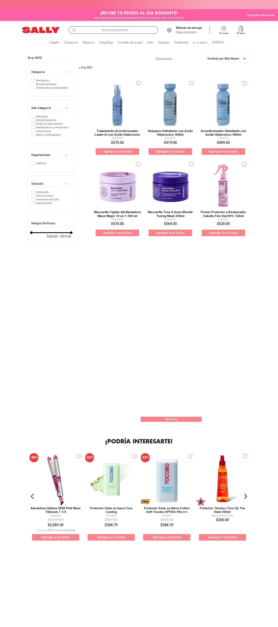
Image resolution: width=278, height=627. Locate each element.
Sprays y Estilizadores (48, 134)
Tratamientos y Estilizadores (52, 87)
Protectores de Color (47, 199)
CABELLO (41, 163)
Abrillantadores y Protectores (52, 127)
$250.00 (52, 236)
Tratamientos (43, 131)
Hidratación (42, 192)
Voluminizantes (45, 195)
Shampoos (42, 116)
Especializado (44, 203)
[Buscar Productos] (74, 30)
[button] (189, 30)
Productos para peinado (49, 123)
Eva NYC (86, 67)
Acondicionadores (46, 120)
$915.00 (64, 236)
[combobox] (113, 30)
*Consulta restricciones (261, 15)
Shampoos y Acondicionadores (46, 82)
